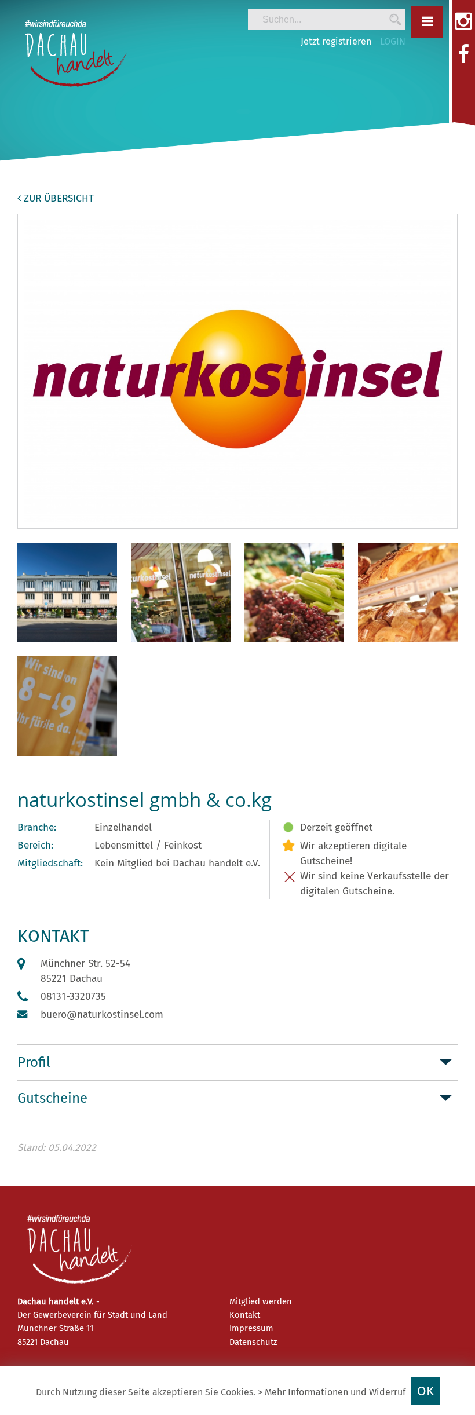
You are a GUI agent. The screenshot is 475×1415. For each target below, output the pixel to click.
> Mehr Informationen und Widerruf (331, 1392)
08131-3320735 (73, 996)
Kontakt (244, 1315)
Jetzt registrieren (336, 41)
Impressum (251, 1328)
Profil (33, 1062)
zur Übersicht (57, 198)
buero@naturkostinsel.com (102, 1014)
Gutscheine (52, 1098)
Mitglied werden (260, 1301)
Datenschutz (253, 1342)
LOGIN (392, 41)
